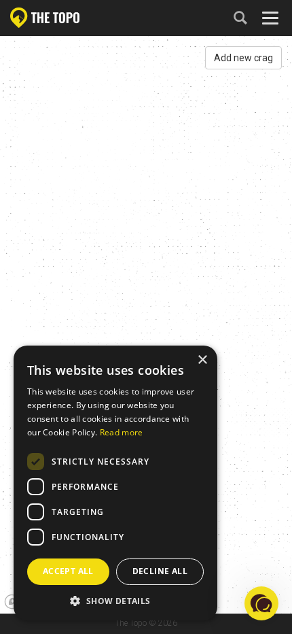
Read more (121, 432)
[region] (146, 324)
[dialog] (115, 483)
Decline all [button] (159, 571)
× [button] (202, 360)
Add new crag (243, 57)
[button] (115, 600)
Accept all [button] (68, 571)
